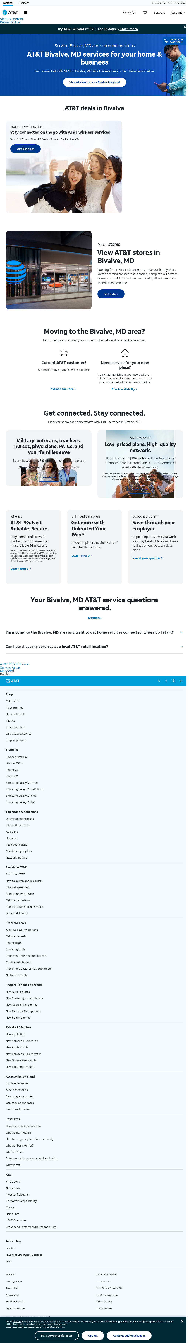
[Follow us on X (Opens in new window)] (159, 681)
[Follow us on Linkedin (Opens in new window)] (181, 681)
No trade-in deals (16, 975)
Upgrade (11, 838)
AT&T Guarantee (16, 1220)
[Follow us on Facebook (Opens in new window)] (166, 681)
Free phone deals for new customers (28, 968)
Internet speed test (18, 887)
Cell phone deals (16, 936)
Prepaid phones (15, 740)
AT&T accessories (17, 1090)
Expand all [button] (94, 617)
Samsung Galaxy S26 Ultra (22, 782)
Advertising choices (107, 1274)
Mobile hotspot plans (19, 851)
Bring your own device (20, 894)
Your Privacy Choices (107, 1288)
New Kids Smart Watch (20, 1067)
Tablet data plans (16, 844)
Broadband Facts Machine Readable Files (31, 1227)
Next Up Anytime (16, 857)
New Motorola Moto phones (23, 1011)
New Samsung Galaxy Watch (24, 1054)
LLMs (8, 1261)
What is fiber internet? (19, 1145)
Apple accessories (17, 1083)
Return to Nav (10, 22)
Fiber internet (14, 707)
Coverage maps (14, 1281)
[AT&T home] (10, 12)
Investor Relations (17, 1194)
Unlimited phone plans (20, 818)
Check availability (123, 389)
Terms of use (12, 1288)
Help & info (12, 1214)
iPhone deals (14, 942)
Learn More (49, 477)
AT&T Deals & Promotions (22, 930)
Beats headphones (17, 1109)
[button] (25, 12)
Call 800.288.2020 (62, 389)
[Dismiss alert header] (185, 27)
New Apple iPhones (18, 991)
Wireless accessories (18, 733)
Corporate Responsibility (21, 1201)
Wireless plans (94, 82)
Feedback (11, 1248)
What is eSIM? (14, 1152)
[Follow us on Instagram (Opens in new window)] (173, 681)
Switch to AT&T (15, 874)
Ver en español (176, 3)
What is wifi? (13, 1165)
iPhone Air (12, 769)
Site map (10, 1274)
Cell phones (13, 701)
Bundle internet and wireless (23, 1126)
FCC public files (104, 1308)
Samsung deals (15, 949)
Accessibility (12, 1294)
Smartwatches (15, 727)
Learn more (129, 29)
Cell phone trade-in (18, 900)
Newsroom (13, 1188)
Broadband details (15, 1301)
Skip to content (11, 19)
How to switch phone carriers (24, 881)
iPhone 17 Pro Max (17, 757)
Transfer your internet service (24, 906)
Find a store (159, 3)
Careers (11, 1207)
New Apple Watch (17, 1047)
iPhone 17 (12, 776)
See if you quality (146, 558)
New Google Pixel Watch (21, 1060)
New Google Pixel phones (21, 1004)
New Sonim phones (18, 1017)
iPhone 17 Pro (14, 763)
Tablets (10, 720)
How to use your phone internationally (30, 1139)
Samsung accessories (19, 1096)
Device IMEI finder (17, 913)
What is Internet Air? (18, 1132)
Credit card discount (19, 962)
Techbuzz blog (13, 1241)
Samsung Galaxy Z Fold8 (21, 795)
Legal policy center (15, 1308)
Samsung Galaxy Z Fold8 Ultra (24, 789)
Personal (8, 2)
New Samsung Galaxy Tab (22, 1041)
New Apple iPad (15, 1034)
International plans (17, 825)
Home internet (15, 714)
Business (24, 2)
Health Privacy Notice (107, 1294)
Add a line (12, 831)
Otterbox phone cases (20, 1103)
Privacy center (104, 1281)
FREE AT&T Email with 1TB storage (24, 1254)
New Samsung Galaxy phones (24, 998)
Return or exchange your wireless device (31, 1158)
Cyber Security (104, 1301)
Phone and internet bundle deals (26, 955)
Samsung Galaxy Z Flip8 (20, 802)
